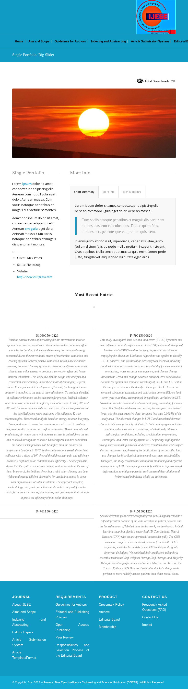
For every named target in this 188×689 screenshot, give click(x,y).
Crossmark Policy (111, 604)
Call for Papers (22, 632)
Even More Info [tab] (132, 191)
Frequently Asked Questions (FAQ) (154, 607)
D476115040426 (47, 511)
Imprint (147, 624)
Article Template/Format (24, 655)
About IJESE (21, 604)
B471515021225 (141, 511)
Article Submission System (29, 642)
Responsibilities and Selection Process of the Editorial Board (72, 650)
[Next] (164, 123)
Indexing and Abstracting (29, 622)
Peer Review (64, 637)
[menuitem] (19, 41)
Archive (104, 612)
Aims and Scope (24, 612)
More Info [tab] (109, 191)
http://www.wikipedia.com (34, 277)
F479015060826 (141, 335)
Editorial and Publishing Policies (72, 614)
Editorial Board (109, 619)
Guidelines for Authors (71, 604)
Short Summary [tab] (84, 191)
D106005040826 (47, 335)
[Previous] (23, 123)
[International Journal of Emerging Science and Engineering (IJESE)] (156, 17)
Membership (107, 627)
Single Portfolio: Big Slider (33, 55)
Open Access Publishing (72, 627)
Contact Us (150, 617)
